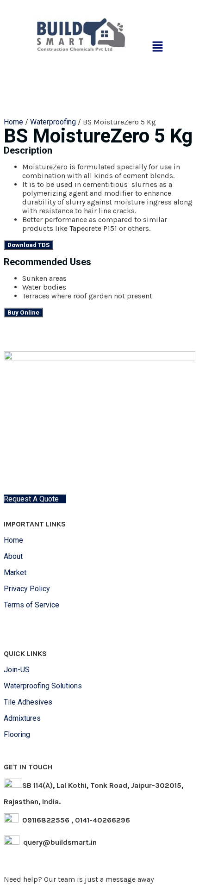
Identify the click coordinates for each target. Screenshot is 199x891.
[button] (158, 47)
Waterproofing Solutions (44, 685)
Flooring (17, 734)
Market (15, 572)
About (13, 556)
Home (13, 122)
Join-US (17, 669)
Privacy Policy (28, 588)
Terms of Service (32, 604)
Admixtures (22, 718)
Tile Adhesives (28, 702)
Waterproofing (53, 122)
